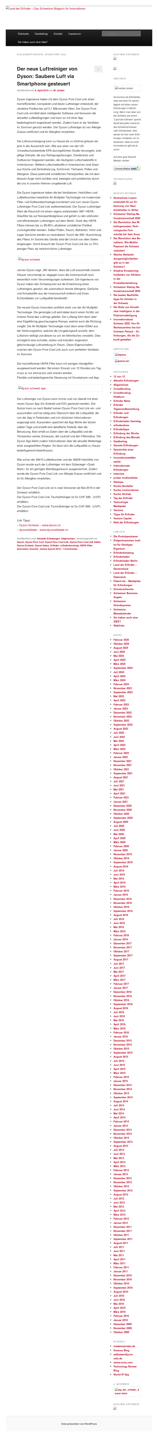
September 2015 (123, 1052)
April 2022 (119, 745)
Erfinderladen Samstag (127, 421)
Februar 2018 (121, 935)
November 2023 (122, 688)
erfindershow (121, 425)
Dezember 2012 (122, 1178)
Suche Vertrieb (122, 494)
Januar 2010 (120, 1320)
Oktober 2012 (121, 1186)
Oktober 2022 (121, 720)
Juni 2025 (119, 652)
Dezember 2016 (122, 992)
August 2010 (120, 1291)
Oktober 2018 (121, 907)
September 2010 (123, 1287)
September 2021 (123, 773)
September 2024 (123, 668)
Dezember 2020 (122, 805)
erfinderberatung (69, 545)
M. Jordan (59, 90)
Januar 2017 (120, 988)
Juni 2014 (119, 1109)
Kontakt (58, 33)
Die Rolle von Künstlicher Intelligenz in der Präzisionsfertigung (126, 311)
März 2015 (119, 1073)
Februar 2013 (121, 1170)
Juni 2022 (119, 737)
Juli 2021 (118, 781)
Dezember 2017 (122, 943)
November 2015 (122, 1044)
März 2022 (119, 749)
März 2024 (119, 680)
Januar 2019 (120, 894)
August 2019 (120, 866)
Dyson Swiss (42, 545)
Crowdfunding (121, 388)
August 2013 (120, 1146)
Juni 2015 (119, 1065)
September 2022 (123, 724)
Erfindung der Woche (126, 433)
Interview (118, 473)
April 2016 (119, 1024)
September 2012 (123, 1190)
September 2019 (123, 862)
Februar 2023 (121, 704)
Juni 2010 (119, 1299)
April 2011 (119, 1259)
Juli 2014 (118, 1105)
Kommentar (70, 549)
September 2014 (123, 1097)
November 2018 (122, 903)
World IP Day (121, 1374)
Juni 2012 (119, 1202)
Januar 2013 (120, 1174)
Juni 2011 (119, 1251)
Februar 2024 (121, 684)
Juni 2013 (119, 1154)
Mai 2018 (118, 927)
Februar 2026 (121, 639)
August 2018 (120, 915)
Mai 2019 (118, 878)
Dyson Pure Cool (34, 542)
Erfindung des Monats (126, 437)
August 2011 (120, 1243)
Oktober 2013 (121, 1137)
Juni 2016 (119, 1016)
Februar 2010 (121, 1316)
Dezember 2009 (122, 1324)
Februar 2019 (121, 890)
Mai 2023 (118, 696)
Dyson (20, 542)
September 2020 (123, 818)
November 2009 (122, 1328)
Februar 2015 (121, 1077)
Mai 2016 (118, 1020)
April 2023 (119, 700)
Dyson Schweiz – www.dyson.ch (40, 525)
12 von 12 (119, 376)
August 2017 (120, 959)
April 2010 (119, 1308)
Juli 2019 (118, 870)
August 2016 (120, 1008)
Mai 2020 (118, 834)
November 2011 (122, 1231)
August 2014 (120, 1101)
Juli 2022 (118, 732)
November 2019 (122, 854)
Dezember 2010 (122, 1275)
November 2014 (122, 1089)
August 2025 (120, 647)
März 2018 (119, 931)
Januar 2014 (120, 1125)
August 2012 (120, 1194)
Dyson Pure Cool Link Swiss (85, 542)
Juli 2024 (118, 672)
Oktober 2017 (121, 951)
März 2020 (119, 842)
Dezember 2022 (122, 712)
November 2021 (122, 765)
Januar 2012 (120, 1223)
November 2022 (122, 716)
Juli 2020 (118, 826)
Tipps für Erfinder (124, 514)
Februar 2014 (121, 1121)
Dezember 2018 (122, 899)
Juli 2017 (118, 963)
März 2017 (119, 980)
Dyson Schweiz (25, 545)
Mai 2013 (118, 1158)
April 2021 (119, 793)
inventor (34, 549)
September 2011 (123, 1239)
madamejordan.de (124, 1346)
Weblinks (118, 625)
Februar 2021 (121, 797)
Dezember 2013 (122, 1129)
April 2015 (119, 1069)
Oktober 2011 (121, 1235)
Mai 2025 (118, 656)
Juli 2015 (118, 1061)
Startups (118, 482)
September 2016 (123, 1004)
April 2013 (119, 1162)
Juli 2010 (118, 1295)
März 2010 (119, 1312)
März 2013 (119, 1166)
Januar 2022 (120, 757)
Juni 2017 (119, 967)
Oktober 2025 (121, 643)
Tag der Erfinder (123, 498)
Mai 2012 (118, 1206)
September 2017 (123, 955)
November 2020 (122, 809)
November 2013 (122, 1133)
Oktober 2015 (121, 1048)
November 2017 (122, 947)
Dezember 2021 (122, 761)
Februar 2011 (121, 1267)
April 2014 (119, 1117)
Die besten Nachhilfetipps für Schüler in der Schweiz (126, 299)
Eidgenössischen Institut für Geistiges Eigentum (127, 544)
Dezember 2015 (122, 1040)
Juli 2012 (118, 1198)
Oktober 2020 (121, 814)
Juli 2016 (118, 1012)
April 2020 (119, 838)
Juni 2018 (119, 923)
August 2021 (120, 777)
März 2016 (119, 1028)
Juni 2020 (119, 830)
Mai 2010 (118, 1303)
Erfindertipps (121, 429)
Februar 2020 (121, 846)
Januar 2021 (120, 801)
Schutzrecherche (123, 589)
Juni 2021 (119, 785)
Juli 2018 (118, 919)
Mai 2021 (118, 789)
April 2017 (119, 975)
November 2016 (122, 996)
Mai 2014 (118, 1113)
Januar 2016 (120, 1036)
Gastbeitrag (41, 33)
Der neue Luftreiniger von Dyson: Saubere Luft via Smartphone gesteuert (47, 76)
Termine (118, 510)
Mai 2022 (118, 741)
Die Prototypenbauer (125, 536)
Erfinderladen (121, 556)
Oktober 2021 (121, 769)
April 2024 (119, 676)
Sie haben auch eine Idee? (33, 42)
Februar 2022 (121, 753)
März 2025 (119, 664)
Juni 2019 (119, 874)
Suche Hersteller (123, 486)
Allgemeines (68, 538)
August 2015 (120, 1056)
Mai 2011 (118, 1255)
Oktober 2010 (121, 1283)
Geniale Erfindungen (125, 445)
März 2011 (119, 1263)
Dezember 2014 (122, 1085)
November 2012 (122, 1182)
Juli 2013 (118, 1150)
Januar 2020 (120, 850)
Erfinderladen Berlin (125, 560)
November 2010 (122, 1279)
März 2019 (119, 886)
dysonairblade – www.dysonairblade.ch (43, 530)
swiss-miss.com (123, 1362)
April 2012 (119, 1210)
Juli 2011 (118, 1247)
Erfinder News (121, 401)
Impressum (74, 33)
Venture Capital (122, 518)
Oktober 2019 (121, 858)
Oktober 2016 (121, 1000)
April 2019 (119, 882)
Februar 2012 (121, 1218)
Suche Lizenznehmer (126, 490)
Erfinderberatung (123, 552)
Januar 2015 (120, 1081)
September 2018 (123, 911)
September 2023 (123, 692)
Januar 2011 (120, 1271)
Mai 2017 (118, 971)
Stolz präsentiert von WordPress (79, 1423)
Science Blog (121, 1350)
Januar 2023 (120, 708)
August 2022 (120, 728)
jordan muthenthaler (125, 477)
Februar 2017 (121, 984)
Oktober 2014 (121, 1093)
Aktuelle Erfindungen (48, 538)
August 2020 (120, 822)
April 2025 (119, 660)
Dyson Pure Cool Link (57, 542)
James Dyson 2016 (50, 549)
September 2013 (123, 1142)
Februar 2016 (121, 1032)
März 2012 (119, 1214)
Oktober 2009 (121, 1332)
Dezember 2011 (122, 1227)
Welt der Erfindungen (126, 522)
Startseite (23, 33)
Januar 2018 (120, 939)
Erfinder (54, 545)
